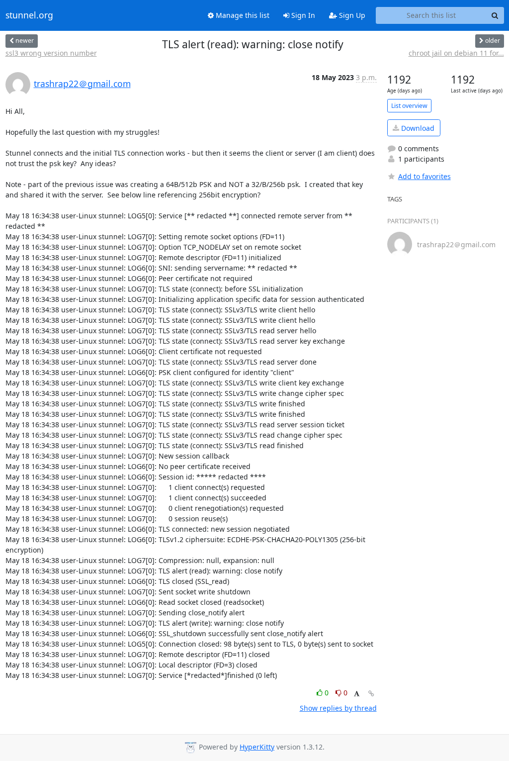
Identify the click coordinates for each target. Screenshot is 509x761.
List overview (409, 105)
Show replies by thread (338, 708)
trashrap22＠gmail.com (82, 84)
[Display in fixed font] (356, 694)
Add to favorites (424, 176)
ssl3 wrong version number (51, 53)
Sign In (302, 15)
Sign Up (351, 15)
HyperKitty (257, 747)
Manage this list (241, 15)
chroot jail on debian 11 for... (456, 53)
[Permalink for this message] (371, 693)
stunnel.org (29, 15)
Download (416, 128)
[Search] (495, 15)
